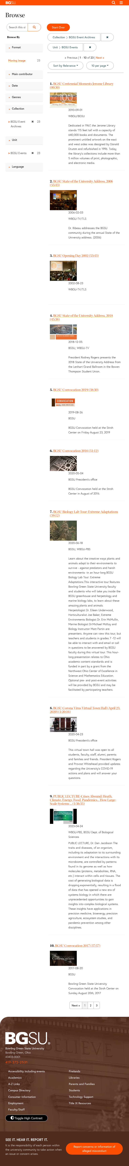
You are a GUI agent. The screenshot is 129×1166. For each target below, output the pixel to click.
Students (74, 1090)
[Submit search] (34, 27)
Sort (64, 65)
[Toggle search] (114, 2)
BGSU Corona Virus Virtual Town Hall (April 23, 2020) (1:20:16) (85, 710)
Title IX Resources (80, 1103)
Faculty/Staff (16, 1109)
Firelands (74, 1071)
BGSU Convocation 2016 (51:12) (75, 451)
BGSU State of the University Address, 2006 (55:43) (81, 183)
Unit (14, 140)
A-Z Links (14, 1084)
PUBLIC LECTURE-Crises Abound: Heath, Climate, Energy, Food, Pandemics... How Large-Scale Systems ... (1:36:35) (83, 800)
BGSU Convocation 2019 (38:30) (75, 390)
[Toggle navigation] (121, 2)
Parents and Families (82, 1084)
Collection (18, 108)
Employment (15, 1103)
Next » (100, 57)
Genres (16, 97)
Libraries (74, 1077)
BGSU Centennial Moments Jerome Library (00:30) (81, 86)
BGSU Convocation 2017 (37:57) (77, 945)
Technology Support (81, 1097)
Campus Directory (19, 1090)
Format (16, 47)
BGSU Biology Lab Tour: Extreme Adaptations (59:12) (84, 514)
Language (18, 166)
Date (15, 85)
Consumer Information (22, 1097)
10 (99, 65)
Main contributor (22, 74)
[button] (57, 2)
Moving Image (17, 60)
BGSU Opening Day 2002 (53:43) (76, 255)
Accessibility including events (26, 1071)
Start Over (58, 27)
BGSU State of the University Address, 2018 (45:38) (81, 317)
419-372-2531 (16, 1062)
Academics (15, 1077)
